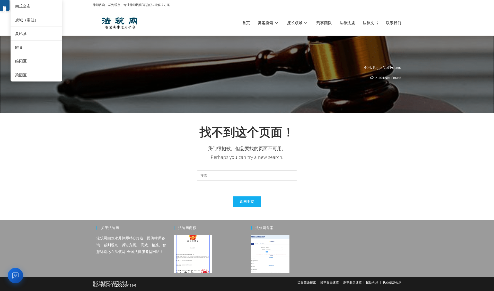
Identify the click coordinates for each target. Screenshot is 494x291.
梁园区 (21, 74)
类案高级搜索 (306, 282)
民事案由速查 (329, 282)
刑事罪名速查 (352, 282)
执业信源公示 (392, 282)
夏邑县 (21, 33)
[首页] (372, 77)
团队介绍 (372, 282)
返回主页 (247, 201)
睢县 (19, 47)
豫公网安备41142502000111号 (114, 285)
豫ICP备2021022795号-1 (110, 282)
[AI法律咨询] (15, 275)
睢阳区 (21, 60)
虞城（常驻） (26, 19)
